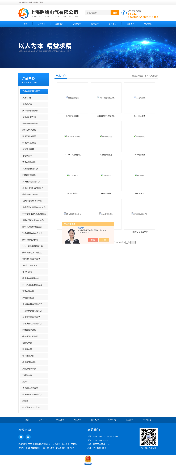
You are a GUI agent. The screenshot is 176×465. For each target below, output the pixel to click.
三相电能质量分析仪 (31, 91)
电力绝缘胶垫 (72, 193)
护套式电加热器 (29, 143)
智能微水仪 (27, 375)
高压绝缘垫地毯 (106, 155)
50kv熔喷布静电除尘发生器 (34, 214)
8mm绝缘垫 (106, 193)
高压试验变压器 (29, 136)
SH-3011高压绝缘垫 (73, 155)
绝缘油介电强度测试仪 (32, 323)
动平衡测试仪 (28, 356)
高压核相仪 (27, 98)
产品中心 (28, 78)
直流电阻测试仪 (29, 162)
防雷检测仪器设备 (30, 110)
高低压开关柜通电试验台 (33, 188)
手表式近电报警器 (30, 336)
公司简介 (41, 24)
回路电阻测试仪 (29, 175)
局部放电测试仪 (29, 369)
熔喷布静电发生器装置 (32, 252)
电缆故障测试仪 (29, 330)
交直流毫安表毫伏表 (31, 407)
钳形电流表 (27, 272)
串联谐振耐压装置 (30, 123)
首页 (26, 24)
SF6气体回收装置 (29, 265)
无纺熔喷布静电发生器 (32, 201)
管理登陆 (70, 448)
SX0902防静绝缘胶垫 (106, 116)
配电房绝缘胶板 (72, 116)
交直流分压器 (28, 149)
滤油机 (25, 381)
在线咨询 (130, 24)
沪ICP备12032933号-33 (35, 448)
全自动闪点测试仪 (30, 388)
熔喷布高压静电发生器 (32, 227)
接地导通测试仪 (29, 362)
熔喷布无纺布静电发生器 (33, 220)
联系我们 (148, 24)
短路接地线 (27, 343)
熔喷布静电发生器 (30, 194)
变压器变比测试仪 (30, 169)
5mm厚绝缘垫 (139, 116)
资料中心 (112, 24)
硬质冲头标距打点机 (31, 278)
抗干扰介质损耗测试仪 (32, 285)
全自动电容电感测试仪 (32, 304)
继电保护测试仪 (29, 130)
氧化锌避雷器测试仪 (31, 317)
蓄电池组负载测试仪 (31, 259)
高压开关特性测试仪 (31, 181)
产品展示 (77, 24)
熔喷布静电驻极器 (30, 240)
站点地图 (56, 444)
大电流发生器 (28, 298)
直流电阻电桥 (28, 291)
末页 (116, 242)
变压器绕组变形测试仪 (32, 394)
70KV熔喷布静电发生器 (32, 233)
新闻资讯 (59, 24)
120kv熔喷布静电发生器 (32, 246)
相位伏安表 (27, 156)
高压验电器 (27, 349)
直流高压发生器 (29, 117)
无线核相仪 (27, 104)
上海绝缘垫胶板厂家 (139, 232)
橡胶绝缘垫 (139, 193)
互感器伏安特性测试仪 (32, 310)
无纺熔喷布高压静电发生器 (34, 207)
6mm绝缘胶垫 (139, 155)
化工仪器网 (60, 448)
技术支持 (95, 24)
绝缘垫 (25, 401)
